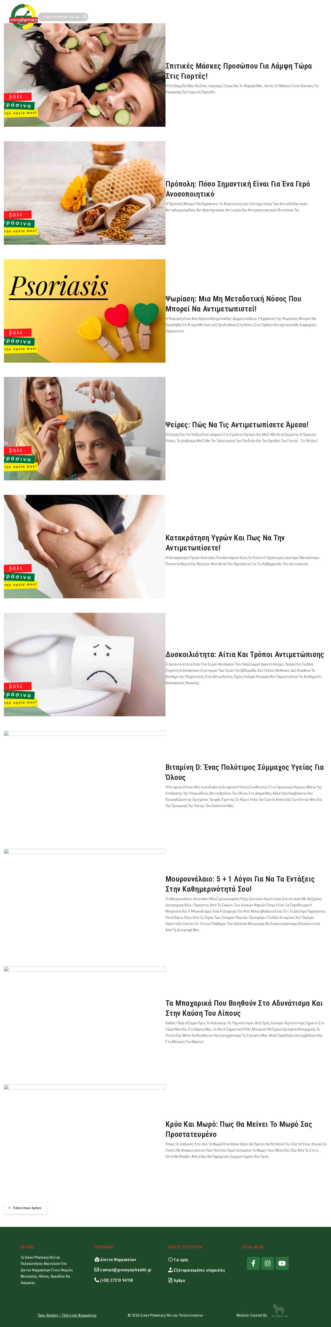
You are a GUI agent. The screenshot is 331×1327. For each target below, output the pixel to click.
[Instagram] (267, 1263)
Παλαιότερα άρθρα (27, 1208)
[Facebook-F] (253, 1263)
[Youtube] (282, 1263)
